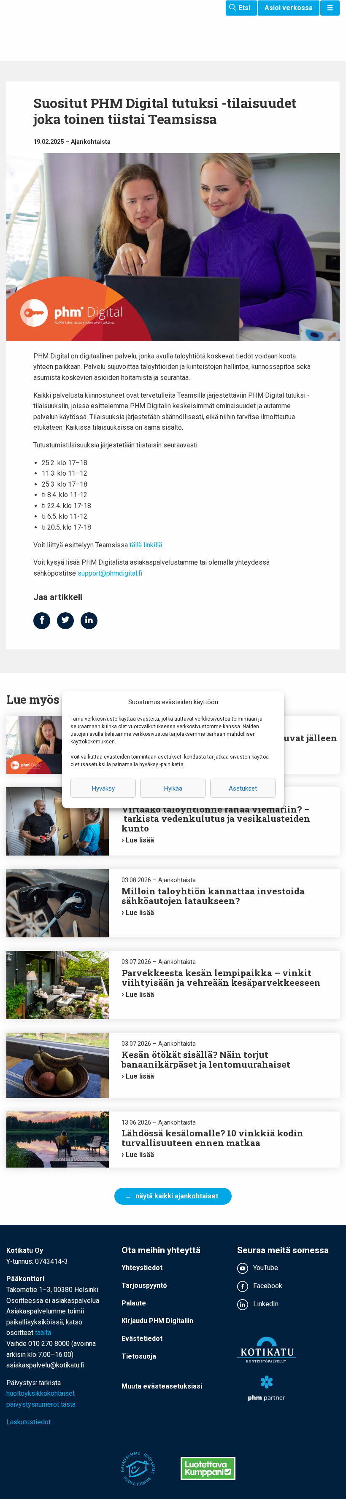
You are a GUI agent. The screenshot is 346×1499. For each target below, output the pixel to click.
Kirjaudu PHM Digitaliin (157, 1321)
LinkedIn (264, 1304)
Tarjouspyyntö (144, 1285)
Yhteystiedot (142, 1268)
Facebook (266, 1286)
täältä (43, 1333)
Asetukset (243, 788)
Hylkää (173, 788)
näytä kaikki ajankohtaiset (176, 1196)
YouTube (264, 1268)
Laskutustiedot (28, 1422)
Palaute (134, 1303)
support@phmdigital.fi (110, 573)
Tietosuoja (139, 1356)
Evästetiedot (142, 1339)
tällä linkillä (146, 545)
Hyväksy (103, 788)
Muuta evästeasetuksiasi (162, 1386)
